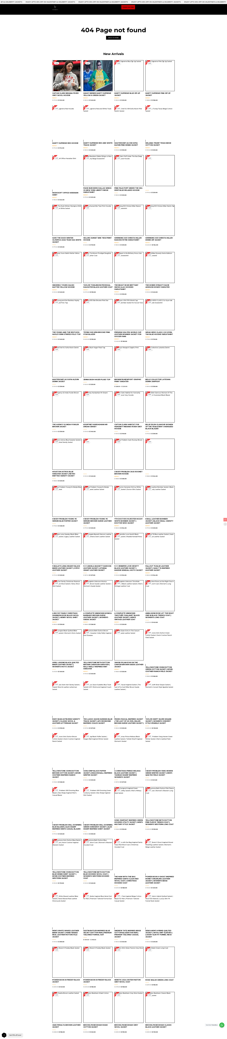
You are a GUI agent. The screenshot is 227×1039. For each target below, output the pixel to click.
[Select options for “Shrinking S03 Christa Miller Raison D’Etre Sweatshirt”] (141, 225)
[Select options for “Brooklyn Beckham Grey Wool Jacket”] (141, 1011)
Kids (137, 7)
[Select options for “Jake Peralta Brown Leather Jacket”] (79, 1011)
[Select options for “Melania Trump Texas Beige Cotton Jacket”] (172, 126)
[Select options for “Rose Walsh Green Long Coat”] (172, 966)
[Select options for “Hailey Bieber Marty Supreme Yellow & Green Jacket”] (110, 79)
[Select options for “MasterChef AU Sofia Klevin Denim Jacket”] (79, 365)
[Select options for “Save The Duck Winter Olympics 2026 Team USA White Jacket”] (79, 225)
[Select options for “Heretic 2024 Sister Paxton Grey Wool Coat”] (141, 966)
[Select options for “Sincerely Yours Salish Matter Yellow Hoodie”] (79, 272)
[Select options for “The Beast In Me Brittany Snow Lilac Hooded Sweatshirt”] (141, 272)
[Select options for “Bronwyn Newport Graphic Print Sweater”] (141, 365)
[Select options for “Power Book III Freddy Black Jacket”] (79, 966)
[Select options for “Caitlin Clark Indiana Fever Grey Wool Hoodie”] (79, 79)
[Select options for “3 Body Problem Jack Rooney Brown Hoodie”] (141, 459)
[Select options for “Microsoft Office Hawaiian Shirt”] (79, 176)
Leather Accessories (71, 11)
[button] (166, 9)
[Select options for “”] (172, 176)
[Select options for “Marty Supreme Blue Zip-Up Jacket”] (141, 79)
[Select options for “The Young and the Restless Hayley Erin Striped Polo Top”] (79, 319)
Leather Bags (149, 7)
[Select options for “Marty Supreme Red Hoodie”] (79, 126)
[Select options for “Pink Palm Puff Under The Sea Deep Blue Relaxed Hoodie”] (141, 176)
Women (114, 7)
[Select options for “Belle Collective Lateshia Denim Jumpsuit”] (172, 365)
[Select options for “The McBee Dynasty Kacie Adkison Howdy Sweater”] (172, 272)
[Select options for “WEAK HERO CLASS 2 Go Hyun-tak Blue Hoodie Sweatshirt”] (172, 319)
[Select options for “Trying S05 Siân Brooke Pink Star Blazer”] (110, 319)
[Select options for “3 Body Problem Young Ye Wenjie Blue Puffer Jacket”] (79, 506)
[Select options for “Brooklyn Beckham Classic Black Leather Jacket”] (172, 1011)
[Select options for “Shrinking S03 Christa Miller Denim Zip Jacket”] (172, 225)
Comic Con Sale (128, 7)
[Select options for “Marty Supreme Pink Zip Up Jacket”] (172, 79)
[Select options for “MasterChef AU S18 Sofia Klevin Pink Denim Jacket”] (141, 126)
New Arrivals (79, 7)
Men (104, 7)
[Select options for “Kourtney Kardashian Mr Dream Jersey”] (110, 411)
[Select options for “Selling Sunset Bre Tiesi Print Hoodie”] (110, 225)
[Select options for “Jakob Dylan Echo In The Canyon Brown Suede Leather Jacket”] (141, 652)
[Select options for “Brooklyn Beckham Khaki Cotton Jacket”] (110, 1011)
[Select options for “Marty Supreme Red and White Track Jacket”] (110, 126)
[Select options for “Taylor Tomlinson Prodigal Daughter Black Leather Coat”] (110, 272)
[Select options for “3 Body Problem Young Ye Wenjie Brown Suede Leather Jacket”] (110, 506)
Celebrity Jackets (92, 7)
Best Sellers (68, 7)
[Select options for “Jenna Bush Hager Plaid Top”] (110, 365)
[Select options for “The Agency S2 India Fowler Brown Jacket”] (79, 411)
